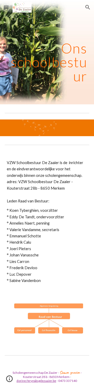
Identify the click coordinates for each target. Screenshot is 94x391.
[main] (47, 52)
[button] (6, 7)
